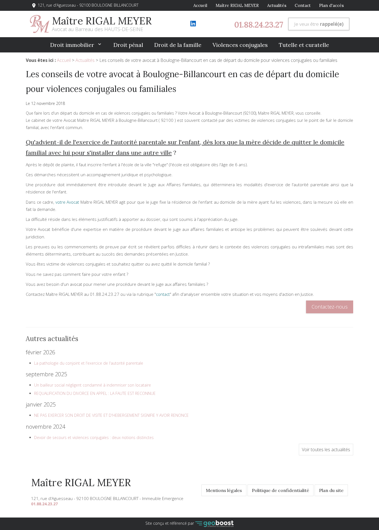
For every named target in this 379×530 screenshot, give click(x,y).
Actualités (276, 5)
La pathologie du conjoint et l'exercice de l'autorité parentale (88, 363)
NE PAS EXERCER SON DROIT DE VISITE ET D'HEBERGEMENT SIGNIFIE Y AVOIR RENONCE (111, 415)
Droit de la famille (177, 44)
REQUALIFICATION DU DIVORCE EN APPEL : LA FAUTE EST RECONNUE (95, 393)
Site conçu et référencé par (170, 523)
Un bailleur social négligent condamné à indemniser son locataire (92, 385)
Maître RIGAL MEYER (237, 5)
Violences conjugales (240, 44)
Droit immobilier (72, 44)
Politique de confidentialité (280, 490)
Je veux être (318, 24)
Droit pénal (128, 44)
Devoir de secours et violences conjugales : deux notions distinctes (94, 437)
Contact (303, 5)
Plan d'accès (331, 5)
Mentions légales (224, 490)
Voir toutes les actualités (326, 449)
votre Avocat (67, 202)
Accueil (200, 5)
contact (163, 294)
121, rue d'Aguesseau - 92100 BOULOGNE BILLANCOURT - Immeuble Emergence (107, 498)
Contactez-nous (330, 306)
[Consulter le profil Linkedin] (193, 25)
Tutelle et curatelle (304, 44)
